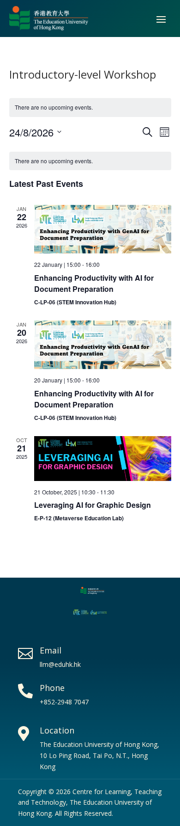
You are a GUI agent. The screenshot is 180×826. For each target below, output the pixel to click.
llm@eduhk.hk (60, 664)
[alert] (90, 161)
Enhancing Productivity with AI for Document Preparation (94, 283)
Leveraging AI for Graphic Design (92, 504)
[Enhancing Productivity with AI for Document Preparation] (102, 229)
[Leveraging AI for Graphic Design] (102, 458)
